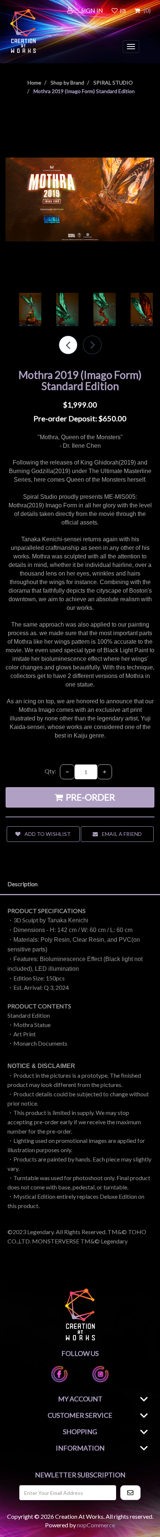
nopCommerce (96, 1524)
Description (22, 883)
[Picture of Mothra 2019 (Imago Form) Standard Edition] (80, 198)
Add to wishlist (47, 834)
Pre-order (89, 797)
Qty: (50, 770)
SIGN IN (92, 10)
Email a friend (121, 834)
